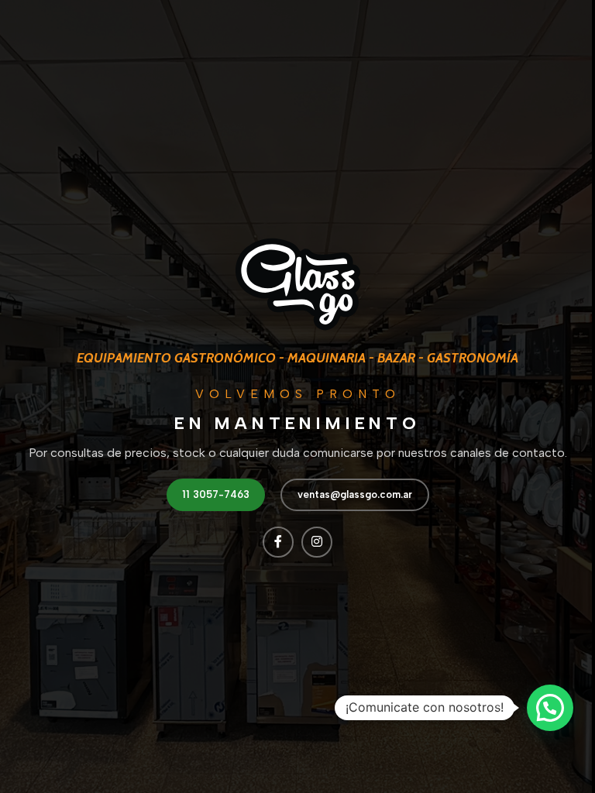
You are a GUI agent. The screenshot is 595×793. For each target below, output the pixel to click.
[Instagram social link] (316, 542)
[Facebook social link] (278, 542)
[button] (550, 708)
